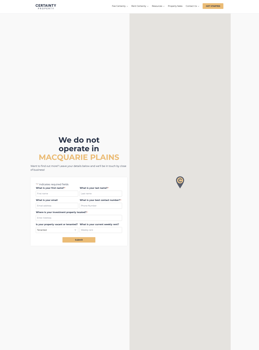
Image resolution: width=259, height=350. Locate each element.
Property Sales (175, 6)
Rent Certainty (139, 6)
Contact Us (191, 6)
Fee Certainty (119, 6)
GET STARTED (213, 6)
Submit (79, 240)
